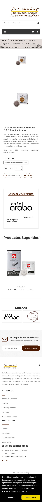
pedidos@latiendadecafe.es (15, 456)
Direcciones (6, 412)
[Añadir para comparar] (31, 175)
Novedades (6, 433)
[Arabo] (12, 316)
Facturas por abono (9, 408)
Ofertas (5, 428)
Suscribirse (32, 348)
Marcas (21, 308)
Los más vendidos (8, 438)
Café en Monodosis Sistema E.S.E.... (21, 290)
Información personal (9, 399)
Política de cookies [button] (19, 491)
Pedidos (5, 403)
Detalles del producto (21, 193)
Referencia (28, 217)
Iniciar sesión (6, 442)
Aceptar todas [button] (30, 497)
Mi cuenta (7, 390)
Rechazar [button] (11, 497)
